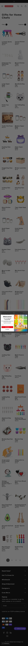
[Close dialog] (26, 315)
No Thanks (7, 329)
